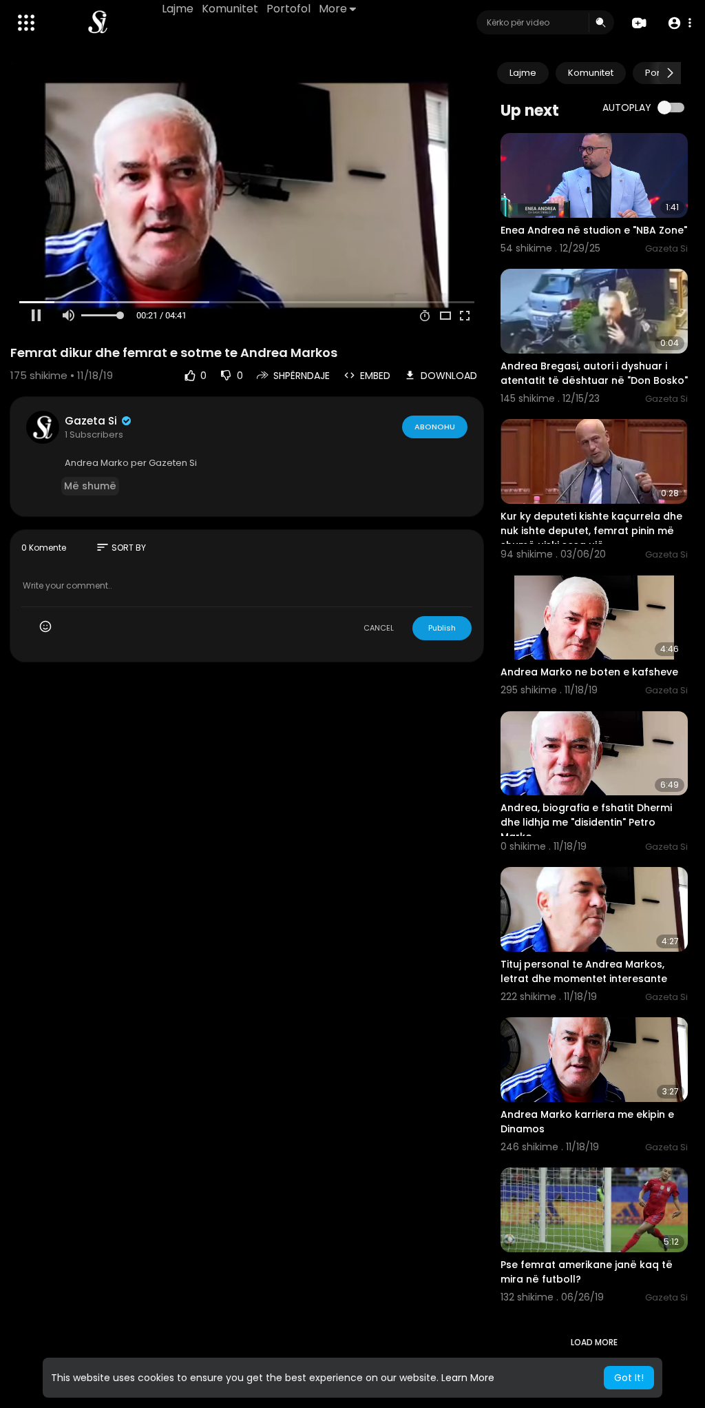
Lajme (177, 9)
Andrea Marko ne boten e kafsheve (589, 672)
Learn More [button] (467, 1378)
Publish (442, 627)
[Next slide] (670, 73)
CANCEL (379, 627)
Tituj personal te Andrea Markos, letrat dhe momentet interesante (584, 971)
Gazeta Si (92, 421)
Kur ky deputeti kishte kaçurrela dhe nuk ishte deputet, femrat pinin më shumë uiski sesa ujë (591, 530)
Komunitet (230, 9)
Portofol (288, 9)
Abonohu (434, 426)
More (333, 9)
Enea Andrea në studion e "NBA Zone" (594, 230)
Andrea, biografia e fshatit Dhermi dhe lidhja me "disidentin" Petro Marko (586, 822)
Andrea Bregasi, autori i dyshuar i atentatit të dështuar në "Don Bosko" (594, 373)
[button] (679, 23)
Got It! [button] (629, 1378)
